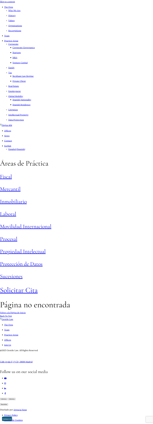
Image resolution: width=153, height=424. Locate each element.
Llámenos (4, 399)
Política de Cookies (13, 420)
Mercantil (10, 189)
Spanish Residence (21, 104)
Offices (7, 130)
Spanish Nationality (21, 99)
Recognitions (14, 30)
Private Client (19, 81)
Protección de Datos (21, 264)
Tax (10, 72)
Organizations (15, 25)
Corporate (13, 44)
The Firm (8, 7)
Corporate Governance (23, 47)
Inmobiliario (13, 201)
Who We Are (14, 10)
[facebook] (5, 393)
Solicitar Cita (19, 290)
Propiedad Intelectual (23, 251)
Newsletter (4, 404)
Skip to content (7, 1)
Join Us (7, 345)
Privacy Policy (11, 415)
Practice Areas (11, 40)
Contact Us (7, 419)
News (6, 135)
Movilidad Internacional (25, 226)
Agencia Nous (20, 409)
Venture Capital (20, 62)
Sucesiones (11, 276)
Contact (8, 140)
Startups (16, 52)
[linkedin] (5, 388)
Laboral (8, 214)
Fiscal (6, 176)
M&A (14, 57)
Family (11, 67)
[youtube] (5, 378)
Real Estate (13, 86)
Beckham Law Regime (23, 76)
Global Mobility (15, 96)
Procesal (8, 239)
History (12, 15)
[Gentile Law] (6, 319)
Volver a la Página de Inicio (13, 312)
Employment (14, 91)
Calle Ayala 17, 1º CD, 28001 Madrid (16, 361)
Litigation (13, 109)
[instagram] (5, 383)
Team (6, 35)
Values (11, 20)
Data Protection (16, 119)
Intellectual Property (18, 114)
